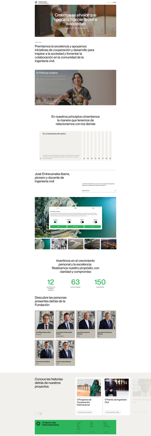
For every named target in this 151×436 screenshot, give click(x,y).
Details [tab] (75, 208)
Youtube (91, 422)
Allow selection (75, 226)
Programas (79, 426)
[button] (113, 2)
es (108, 2)
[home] (41, 2)
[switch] (69, 222)
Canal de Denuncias (106, 426)
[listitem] (89, 396)
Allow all (92, 226)
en (109, 2)
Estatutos (105, 422)
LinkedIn (91, 423)
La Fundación (79, 422)
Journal (78, 427)
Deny (58, 226)
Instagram (92, 426)
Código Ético (105, 425)
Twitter (91, 425)
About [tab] (93, 208)
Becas (78, 425)
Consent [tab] (57, 208)
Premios (78, 423)
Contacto (78, 429)
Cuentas (104, 423)
